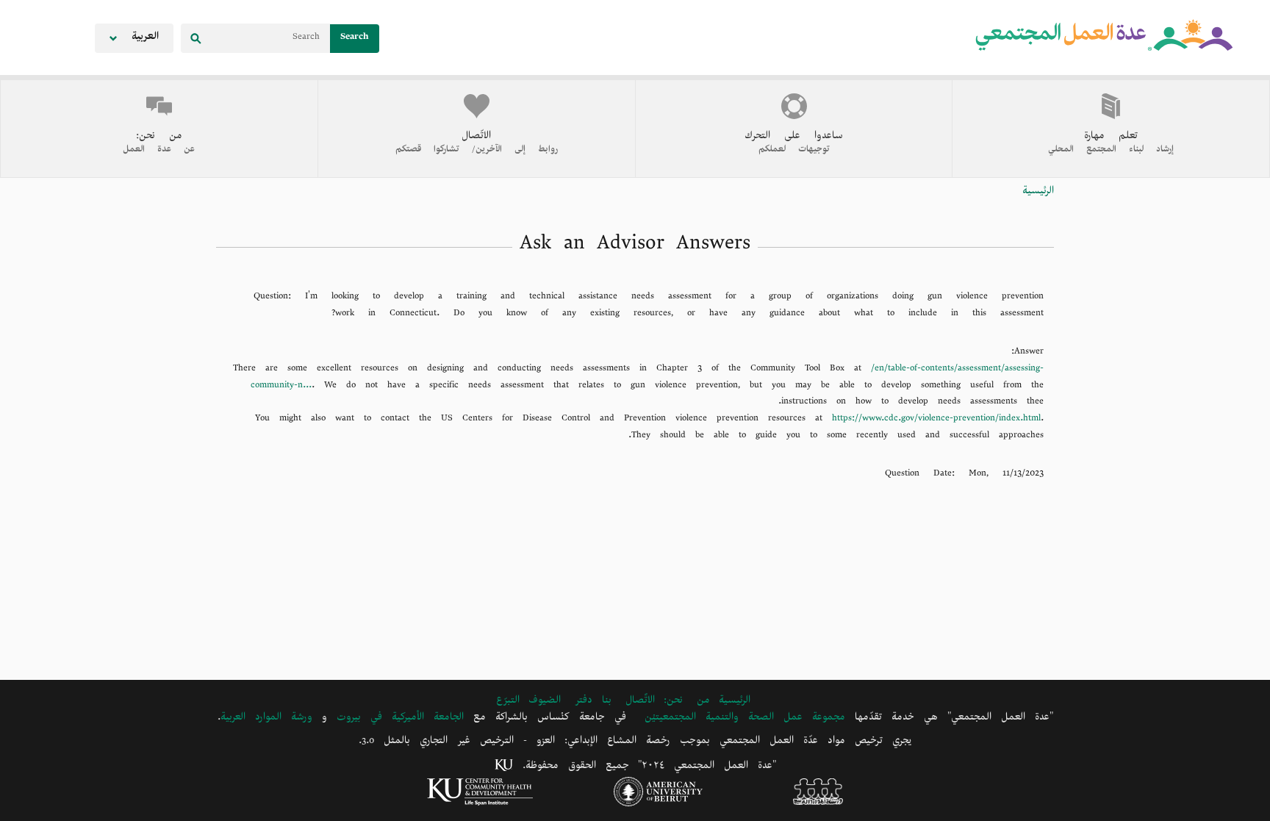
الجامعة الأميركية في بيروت (400, 719)
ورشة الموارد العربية (266, 719)
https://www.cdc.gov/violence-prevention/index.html (936, 420)
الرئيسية (1038, 192)
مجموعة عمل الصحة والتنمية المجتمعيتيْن (745, 719)
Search (354, 38)
